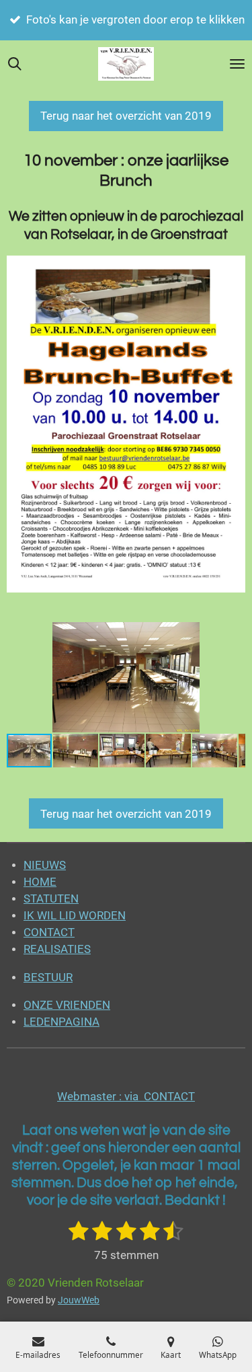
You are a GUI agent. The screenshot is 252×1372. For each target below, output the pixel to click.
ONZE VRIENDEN (67, 1005)
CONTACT (49, 932)
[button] (233, 634)
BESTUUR (48, 977)
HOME (40, 882)
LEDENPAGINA (61, 1022)
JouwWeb (78, 1300)
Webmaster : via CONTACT (126, 1096)
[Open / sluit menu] (237, 63)
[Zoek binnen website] (15, 63)
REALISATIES (57, 949)
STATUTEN (51, 898)
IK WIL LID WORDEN (75, 915)
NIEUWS (45, 865)
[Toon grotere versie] (126, 424)
